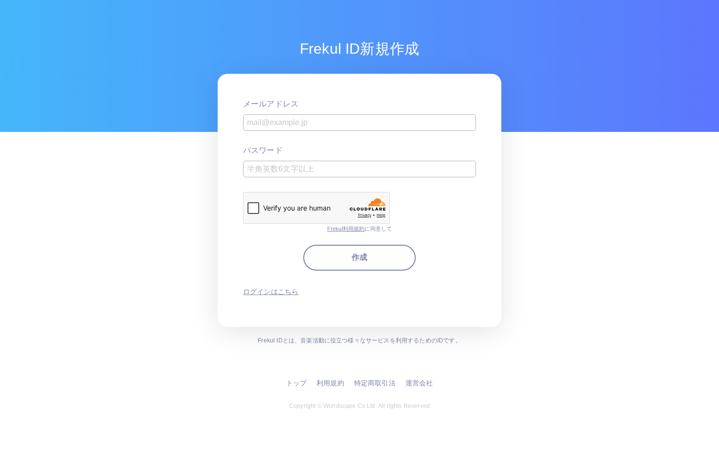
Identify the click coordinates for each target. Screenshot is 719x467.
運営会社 (419, 383)
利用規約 (330, 383)
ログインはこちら (270, 292)
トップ (296, 383)
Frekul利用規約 (346, 229)
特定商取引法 (375, 383)
